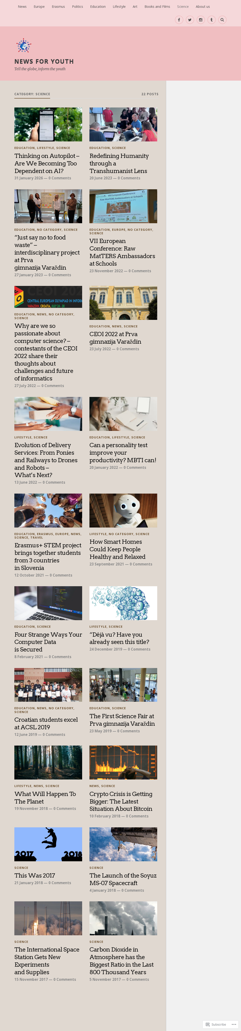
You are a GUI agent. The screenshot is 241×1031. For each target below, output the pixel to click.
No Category (49, 229)
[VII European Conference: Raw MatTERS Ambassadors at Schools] (123, 206)
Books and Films (157, 6)
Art (135, 6)
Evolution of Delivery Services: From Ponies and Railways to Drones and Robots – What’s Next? (45, 460)
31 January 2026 (28, 178)
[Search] (222, 20)
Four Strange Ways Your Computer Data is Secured (48, 642)
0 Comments (59, 178)
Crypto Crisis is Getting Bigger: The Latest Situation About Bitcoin (120, 801)
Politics (77, 6)
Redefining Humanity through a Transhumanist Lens (119, 163)
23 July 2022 (100, 348)
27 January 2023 (28, 274)
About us (203, 6)
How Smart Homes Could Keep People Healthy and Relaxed (117, 549)
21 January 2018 (28, 882)
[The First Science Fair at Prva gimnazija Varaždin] (123, 685)
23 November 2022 (106, 270)
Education (98, 6)
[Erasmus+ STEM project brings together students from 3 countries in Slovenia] (48, 511)
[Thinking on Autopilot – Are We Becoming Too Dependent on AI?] (48, 124)
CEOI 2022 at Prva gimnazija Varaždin (115, 337)
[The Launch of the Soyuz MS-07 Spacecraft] (123, 844)
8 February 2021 (28, 656)
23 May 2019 (100, 731)
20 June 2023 (100, 178)
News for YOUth (44, 61)
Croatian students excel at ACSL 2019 (46, 723)
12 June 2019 (25, 734)
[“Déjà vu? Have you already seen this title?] (123, 603)
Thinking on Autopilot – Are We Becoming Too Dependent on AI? (46, 163)
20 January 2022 (103, 467)
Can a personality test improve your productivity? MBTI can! (122, 452)
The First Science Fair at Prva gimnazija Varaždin (122, 719)
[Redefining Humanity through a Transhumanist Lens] (123, 124)
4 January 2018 (102, 890)
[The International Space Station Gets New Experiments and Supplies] (48, 918)
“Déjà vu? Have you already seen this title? (119, 638)
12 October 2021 (29, 575)
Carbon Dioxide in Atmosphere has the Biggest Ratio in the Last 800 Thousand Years (121, 961)
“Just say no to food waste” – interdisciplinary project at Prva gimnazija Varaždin (47, 252)
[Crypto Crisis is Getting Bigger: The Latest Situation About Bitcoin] (123, 762)
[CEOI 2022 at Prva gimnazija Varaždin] (123, 303)
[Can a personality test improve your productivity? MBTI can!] (123, 414)
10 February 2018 (104, 816)
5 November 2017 (105, 979)
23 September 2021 (106, 564)
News (22, 6)
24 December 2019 (105, 649)
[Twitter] (190, 20)
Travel (36, 537)
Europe (39, 6)
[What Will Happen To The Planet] (48, 762)
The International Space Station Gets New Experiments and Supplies (46, 961)
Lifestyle (119, 6)
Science (183, 6)
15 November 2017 (31, 979)
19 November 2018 (31, 808)
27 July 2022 (25, 385)
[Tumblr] (211, 20)
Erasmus (58, 6)
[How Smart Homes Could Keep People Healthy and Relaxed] (123, 511)
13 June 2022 (25, 482)
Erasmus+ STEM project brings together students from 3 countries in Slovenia (47, 556)
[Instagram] (201, 20)
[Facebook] (179, 20)
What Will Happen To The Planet (45, 797)
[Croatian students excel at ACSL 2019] (48, 685)
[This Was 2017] (48, 844)
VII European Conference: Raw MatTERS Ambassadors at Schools (122, 252)
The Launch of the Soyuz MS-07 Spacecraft (122, 879)
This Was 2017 (34, 875)
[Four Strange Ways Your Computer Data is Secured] (48, 603)
